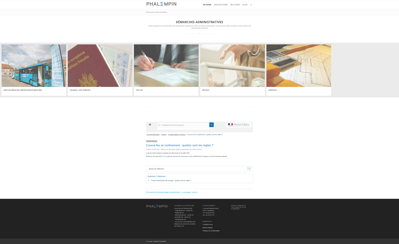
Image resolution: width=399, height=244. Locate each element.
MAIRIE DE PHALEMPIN (160, 241)
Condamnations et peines (177, 134)
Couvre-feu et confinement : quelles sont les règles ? (205, 134)
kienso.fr (195, 192)
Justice (164, 134)
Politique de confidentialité (211, 231)
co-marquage (185, 192)
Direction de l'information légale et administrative (164, 192)
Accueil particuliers (153, 134)
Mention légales (208, 228)
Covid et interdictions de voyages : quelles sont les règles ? (171, 180)
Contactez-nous (208, 224)
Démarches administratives (156, 12)
